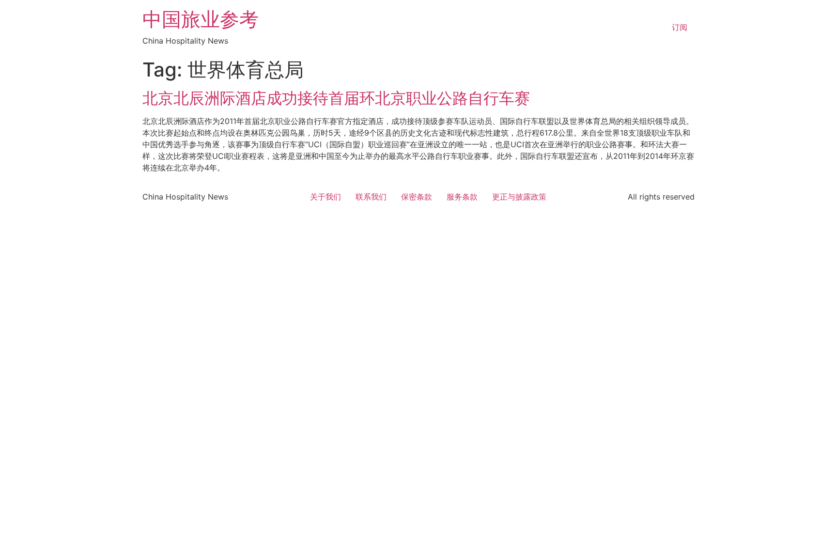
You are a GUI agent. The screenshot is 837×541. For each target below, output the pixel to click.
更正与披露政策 (519, 196)
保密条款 (416, 196)
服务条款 (462, 196)
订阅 (679, 27)
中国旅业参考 (200, 19)
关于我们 (325, 196)
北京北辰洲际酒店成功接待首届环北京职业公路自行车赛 (336, 98)
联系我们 (371, 196)
